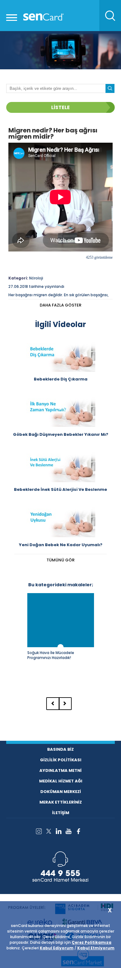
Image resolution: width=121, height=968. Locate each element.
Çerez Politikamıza (91, 942)
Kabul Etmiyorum (95, 948)
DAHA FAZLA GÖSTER (60, 305)
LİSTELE (60, 107)
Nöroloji (36, 278)
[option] (60, 638)
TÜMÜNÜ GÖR (60, 560)
